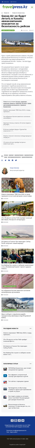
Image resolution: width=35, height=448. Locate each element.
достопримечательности (11, 105)
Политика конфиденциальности (16, 430)
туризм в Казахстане (27, 157)
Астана (18, 101)
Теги (7, 432)
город (29, 103)
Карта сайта (13, 432)
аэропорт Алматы (9, 103)
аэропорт (24, 101)
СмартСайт (22, 444)
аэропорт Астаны (21, 103)
